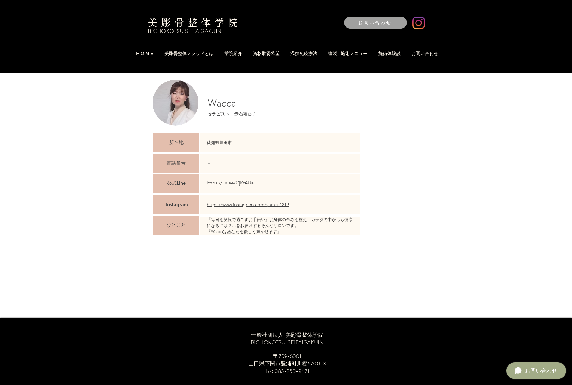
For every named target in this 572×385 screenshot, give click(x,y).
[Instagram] (418, 23)
